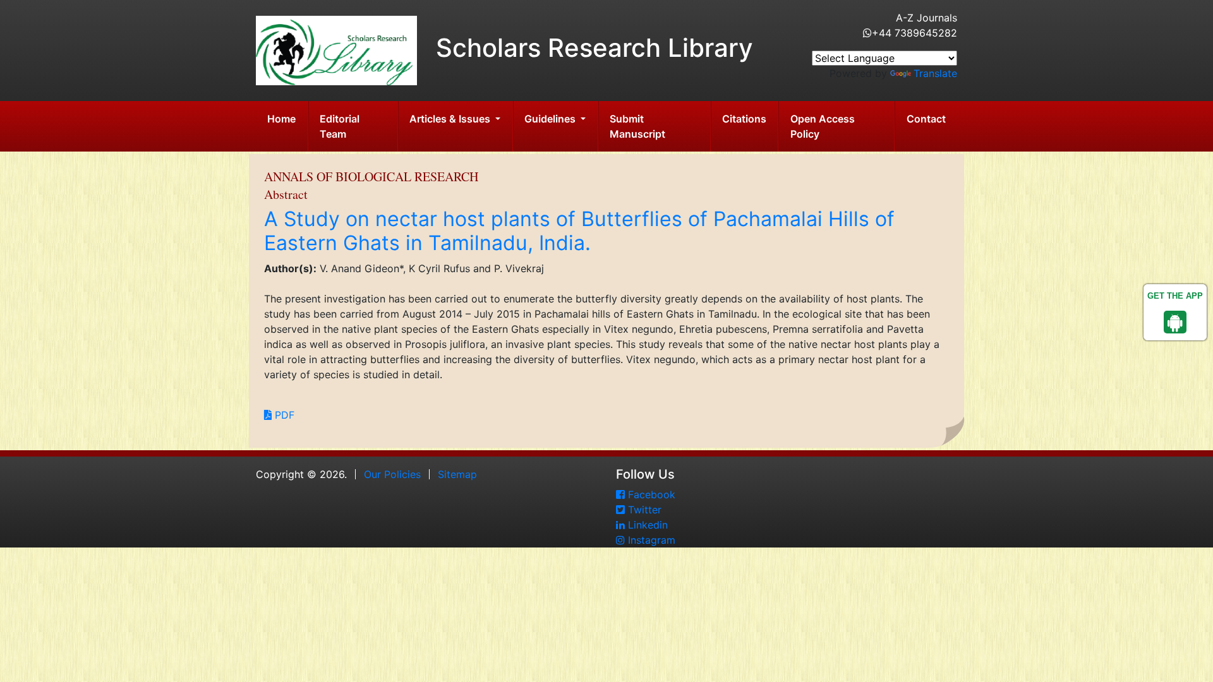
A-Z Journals (926, 17)
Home (281, 118)
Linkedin (646, 524)
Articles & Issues (451, 118)
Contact (926, 118)
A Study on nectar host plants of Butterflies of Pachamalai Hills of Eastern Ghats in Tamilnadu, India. (579, 230)
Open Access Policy (822, 126)
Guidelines (551, 118)
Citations (744, 118)
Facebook (650, 494)
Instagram (650, 540)
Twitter (643, 509)
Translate (935, 73)
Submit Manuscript (637, 126)
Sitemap (457, 474)
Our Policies (392, 474)
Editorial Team (339, 126)
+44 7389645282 (914, 33)
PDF (283, 415)
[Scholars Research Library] (336, 49)
